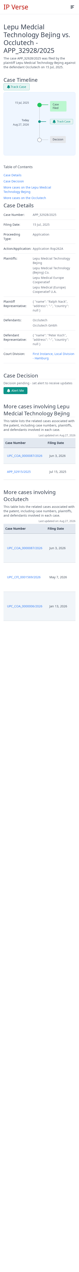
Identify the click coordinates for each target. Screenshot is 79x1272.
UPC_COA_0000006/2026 (24, 606)
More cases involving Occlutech (30, 496)
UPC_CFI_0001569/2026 (24, 577)
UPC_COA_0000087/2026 (24, 456)
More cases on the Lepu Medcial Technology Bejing (27, 189)
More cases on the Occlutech (25, 198)
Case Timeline (21, 79)
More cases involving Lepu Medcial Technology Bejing (37, 410)
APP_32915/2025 (19, 472)
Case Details (13, 175)
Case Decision (14, 181)
